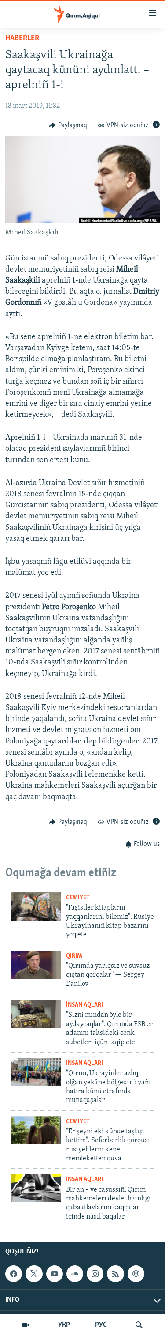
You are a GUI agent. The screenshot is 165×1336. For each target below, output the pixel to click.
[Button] (68, 125)
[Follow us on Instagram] (95, 1273)
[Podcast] (136, 1273)
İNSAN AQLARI (84, 1005)
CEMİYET (78, 897)
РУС (101, 1324)
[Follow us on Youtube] (54, 1273)
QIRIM (74, 956)
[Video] (26, 1325)
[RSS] (115, 1273)
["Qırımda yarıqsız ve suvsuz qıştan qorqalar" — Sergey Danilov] (36, 965)
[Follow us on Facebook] (13, 1273)
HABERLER (22, 38)
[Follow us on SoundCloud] (74, 1273)
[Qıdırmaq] (139, 1325)
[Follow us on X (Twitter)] (34, 1273)
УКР (64, 1324)
